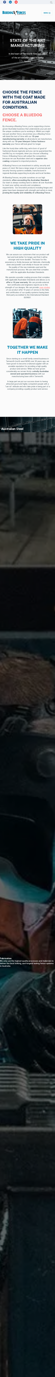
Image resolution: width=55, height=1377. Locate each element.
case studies (44, 287)
